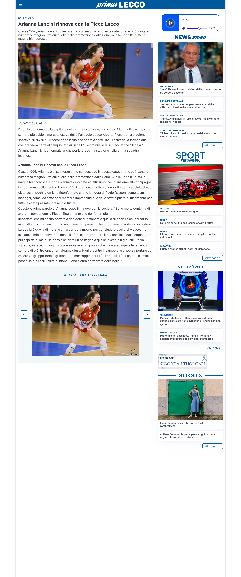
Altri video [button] (213, 347)
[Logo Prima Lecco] (120, 4)
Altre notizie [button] (212, 145)
